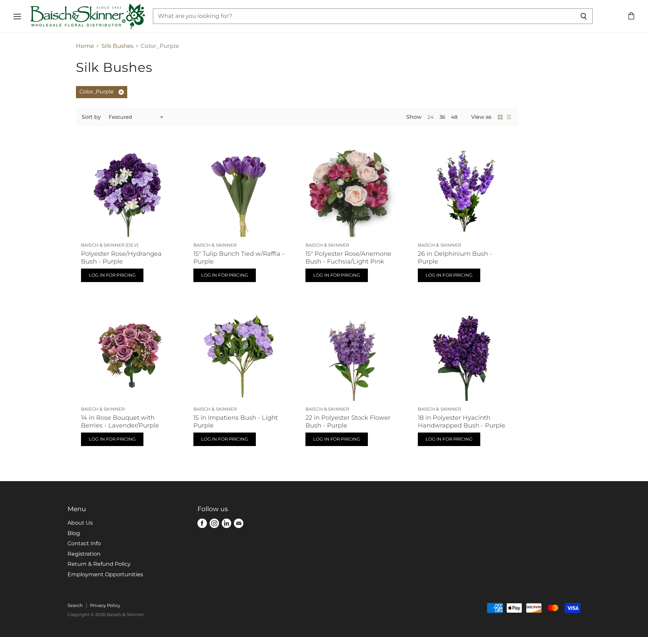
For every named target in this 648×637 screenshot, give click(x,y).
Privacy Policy (105, 605)
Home (85, 46)
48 (454, 117)
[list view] (509, 117)
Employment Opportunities (105, 574)
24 (430, 117)
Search (75, 605)
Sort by (91, 117)
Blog (74, 533)
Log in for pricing (112, 275)
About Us (80, 523)
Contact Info (84, 543)
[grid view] (500, 117)
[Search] (584, 16)
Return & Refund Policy (99, 564)
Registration (84, 554)
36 (442, 117)
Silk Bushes (117, 46)
